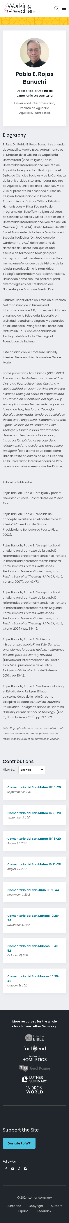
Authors (56, 1206)
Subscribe (14, 1206)
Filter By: (9, 769)
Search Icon (56, 8)
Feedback (44, 1211)
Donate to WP (19, 1143)
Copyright (36, 1206)
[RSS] (25, 1168)
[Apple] (19, 1168)
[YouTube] (12, 1168)
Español (23, 1211)
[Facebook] (6, 1168)
